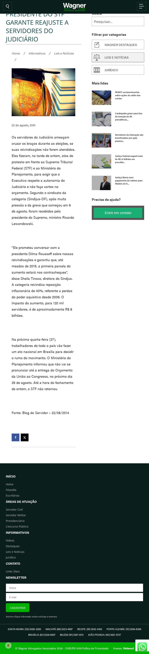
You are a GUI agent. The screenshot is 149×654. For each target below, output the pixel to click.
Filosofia (11, 490)
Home (16, 53)
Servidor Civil (14, 509)
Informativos (37, 53)
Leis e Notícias (64, 53)
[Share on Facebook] (15, 437)
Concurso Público (17, 526)
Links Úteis (13, 571)
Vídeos (10, 540)
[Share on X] (25, 437)
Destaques (13, 546)
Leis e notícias (117, 57)
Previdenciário (15, 521)
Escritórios (12, 495)
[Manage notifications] (8, 645)
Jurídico (111, 70)
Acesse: (123, 648)
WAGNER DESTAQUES (121, 44)
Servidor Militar (16, 515)
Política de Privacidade (95, 648)
